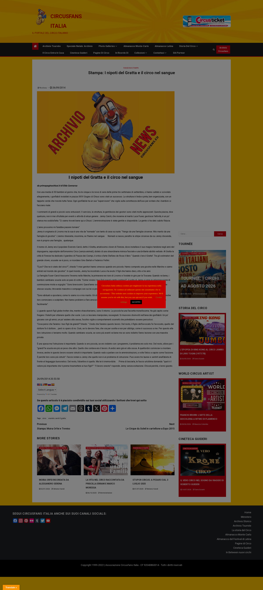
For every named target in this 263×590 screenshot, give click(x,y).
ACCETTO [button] (136, 302)
